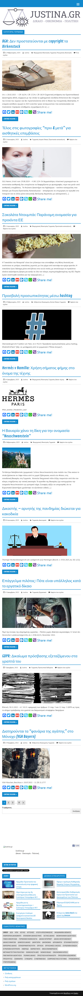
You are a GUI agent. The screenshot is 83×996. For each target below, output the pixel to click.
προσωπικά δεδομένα (67, 955)
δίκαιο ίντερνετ (45, 939)
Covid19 (5, 932)
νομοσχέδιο (46, 952)
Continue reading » (10, 119)
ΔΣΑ (11, 932)
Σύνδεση (8, 973)
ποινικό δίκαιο (29, 955)
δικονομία (46, 942)
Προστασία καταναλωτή (57, 139)
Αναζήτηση (76, 811)
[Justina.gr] (8, 847)
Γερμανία (53, 53)
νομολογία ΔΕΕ (32, 952)
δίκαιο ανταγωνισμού (62, 939)
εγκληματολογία (71, 942)
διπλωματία (57, 942)
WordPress (67, 993)
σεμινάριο (18, 959)
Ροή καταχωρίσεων (13, 977)
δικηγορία (36, 942)
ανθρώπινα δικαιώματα (12, 936)
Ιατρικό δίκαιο (43, 139)
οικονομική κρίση (60, 952)
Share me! (44, 112)
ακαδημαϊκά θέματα (63, 932)
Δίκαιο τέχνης (59, 379)
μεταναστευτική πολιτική (13, 952)
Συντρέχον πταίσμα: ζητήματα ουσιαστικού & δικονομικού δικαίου (25, 915)
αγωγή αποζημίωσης (44, 932)
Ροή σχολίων (10, 981)
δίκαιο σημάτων (9, 942)
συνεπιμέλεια (39, 959)
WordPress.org (10, 985)
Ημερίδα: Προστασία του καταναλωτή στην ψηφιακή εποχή (27, 884)
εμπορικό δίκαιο (10, 946)
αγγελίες (30, 932)
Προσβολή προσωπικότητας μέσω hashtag (37, 295)
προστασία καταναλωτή (46, 955)
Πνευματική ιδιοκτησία (64, 53)
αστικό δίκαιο (49, 936)
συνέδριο (28, 959)
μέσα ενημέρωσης (49, 949)
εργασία (40, 946)
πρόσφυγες (7, 959)
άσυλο (22, 932)
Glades (75, 993)
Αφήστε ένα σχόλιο (9, 229)
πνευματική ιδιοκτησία (12, 955)
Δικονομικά (42, 520)
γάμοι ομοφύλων (10, 939)
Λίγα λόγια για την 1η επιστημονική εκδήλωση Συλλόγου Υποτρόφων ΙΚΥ (27, 894)
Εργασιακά (42, 592)
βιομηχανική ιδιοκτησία (66, 936)
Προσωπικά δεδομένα (45, 667)
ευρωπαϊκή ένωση (70, 946)
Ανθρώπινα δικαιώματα (41, 302)
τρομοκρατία (74, 959)
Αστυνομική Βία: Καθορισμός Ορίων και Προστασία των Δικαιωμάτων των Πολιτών (68, 894)
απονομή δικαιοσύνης (32, 936)
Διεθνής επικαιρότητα (54, 876)
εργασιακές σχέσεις (53, 946)
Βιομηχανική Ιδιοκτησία (41, 53)
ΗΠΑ (16, 932)
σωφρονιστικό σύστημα (57, 959)
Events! (6, 876)
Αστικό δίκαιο (54, 302)
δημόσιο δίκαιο (24, 942)
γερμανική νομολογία (28, 939)
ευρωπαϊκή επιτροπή (11, 949)
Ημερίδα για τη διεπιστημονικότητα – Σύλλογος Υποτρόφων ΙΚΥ (27, 905)
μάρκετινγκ (35, 949)
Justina (27, 53)
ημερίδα (25, 949)
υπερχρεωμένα (9, 962)
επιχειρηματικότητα (27, 946)
